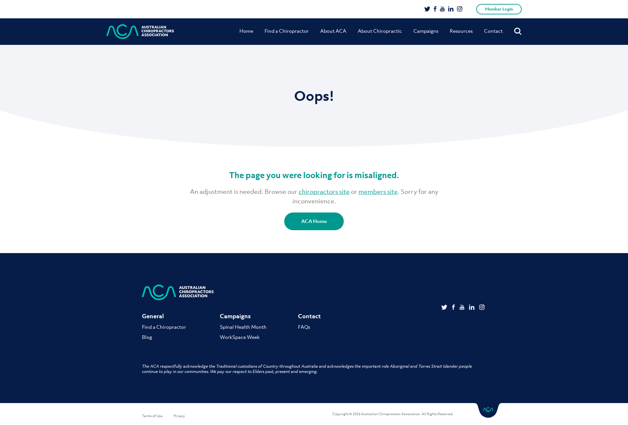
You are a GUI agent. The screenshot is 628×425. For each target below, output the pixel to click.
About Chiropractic (380, 31)
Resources (461, 31)
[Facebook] (435, 9)
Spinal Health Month (243, 326)
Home (246, 31)
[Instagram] (459, 9)
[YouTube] (442, 9)
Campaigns (425, 31)
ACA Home (314, 221)
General (153, 316)
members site (378, 191)
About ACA (333, 31)
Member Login (499, 9)
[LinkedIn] (451, 9)
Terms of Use (152, 415)
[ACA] (140, 31)
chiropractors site (324, 191)
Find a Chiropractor (287, 31)
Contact (493, 31)
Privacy (179, 415)
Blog (147, 337)
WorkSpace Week (240, 337)
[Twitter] (427, 9)
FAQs (304, 326)
